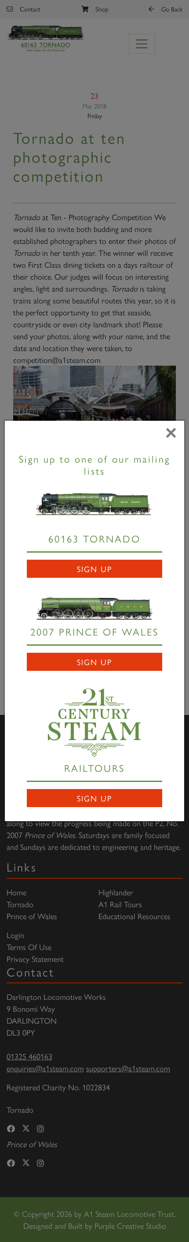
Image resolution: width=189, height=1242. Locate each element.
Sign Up (94, 568)
